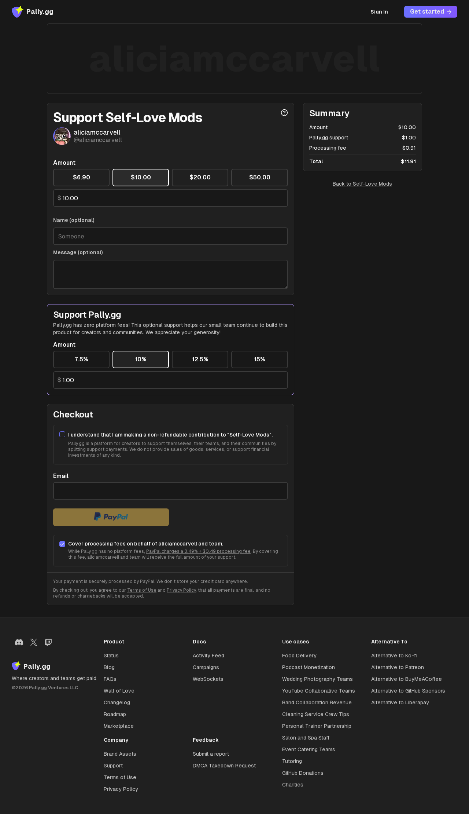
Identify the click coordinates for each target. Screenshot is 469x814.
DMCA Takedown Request (224, 766)
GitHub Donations (303, 773)
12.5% (200, 359)
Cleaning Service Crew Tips (315, 714)
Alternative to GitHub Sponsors (408, 691)
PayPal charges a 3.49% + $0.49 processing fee (198, 551)
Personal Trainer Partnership (316, 726)
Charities (292, 785)
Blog (109, 667)
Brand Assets (120, 754)
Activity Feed (208, 655)
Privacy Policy (181, 590)
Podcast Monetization (308, 667)
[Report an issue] (284, 112)
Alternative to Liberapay (400, 702)
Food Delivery (299, 655)
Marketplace (119, 726)
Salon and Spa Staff (305, 738)
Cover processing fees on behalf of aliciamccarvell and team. (145, 543)
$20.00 (200, 177)
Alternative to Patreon (397, 667)
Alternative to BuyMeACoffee (406, 679)
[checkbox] (62, 434)
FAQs (110, 679)
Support (113, 766)
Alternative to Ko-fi (394, 655)
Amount (64, 163)
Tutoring (292, 761)
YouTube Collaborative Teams (318, 691)
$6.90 (81, 177)
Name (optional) (74, 220)
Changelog (117, 702)
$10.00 (141, 177)
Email (61, 476)
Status (111, 655)
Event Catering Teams (308, 749)
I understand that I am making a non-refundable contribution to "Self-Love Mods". (170, 435)
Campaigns (206, 667)
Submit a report (211, 754)
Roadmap (115, 714)
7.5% (81, 359)
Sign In (379, 12)
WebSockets (208, 679)
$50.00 (259, 177)
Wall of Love (119, 691)
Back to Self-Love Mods (362, 184)
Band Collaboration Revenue (317, 702)
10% (141, 359)
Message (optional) (78, 252)
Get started (427, 11)
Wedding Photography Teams (317, 679)
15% (259, 359)
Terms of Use (141, 590)
